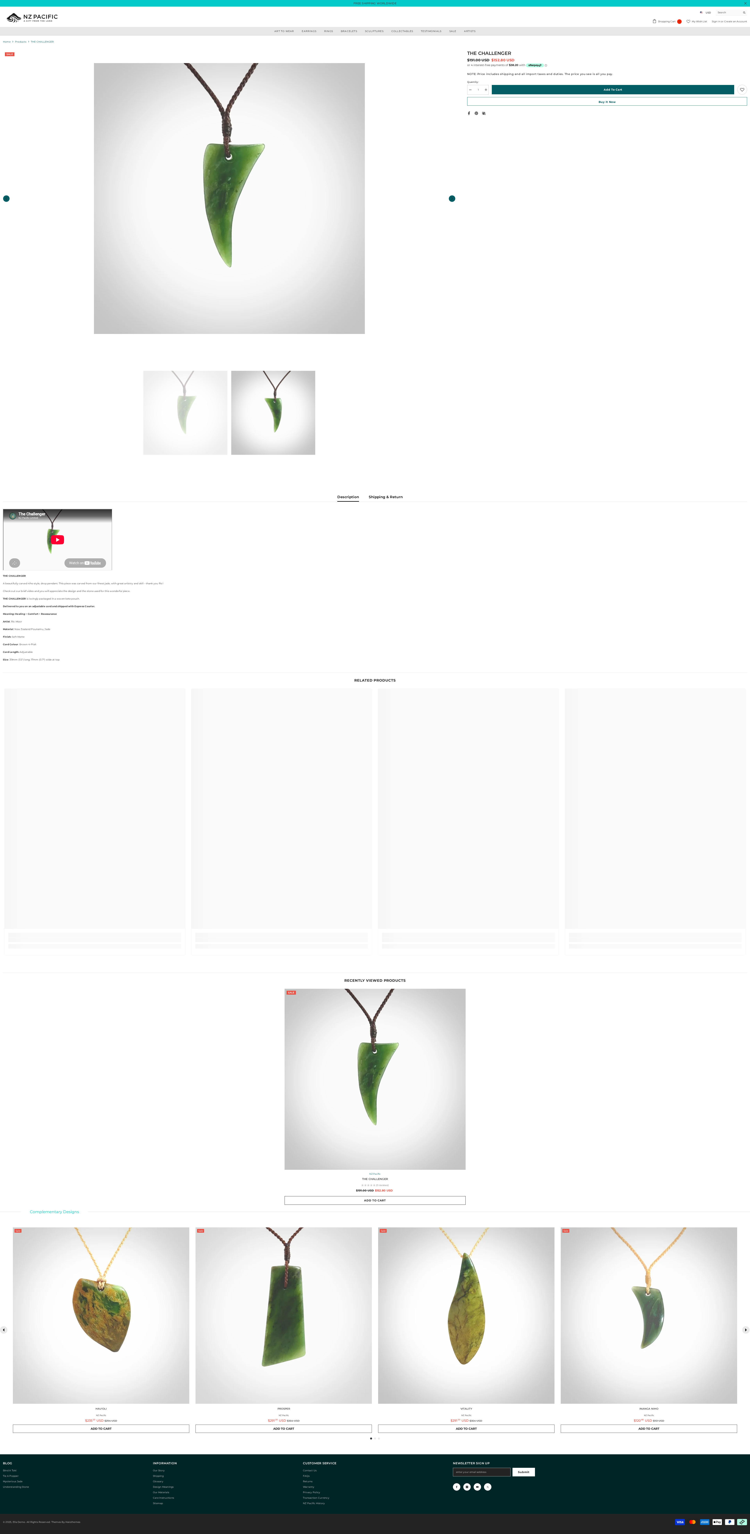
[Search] (731, 13)
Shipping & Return (386, 497)
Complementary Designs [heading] (54, 1211)
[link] (94, 940)
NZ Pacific (374, 1174)
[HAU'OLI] (101, 1315)
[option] (229, 198)
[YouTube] (477, 1487)
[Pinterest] (476, 113)
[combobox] (728, 12)
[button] (6, 198)
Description (348, 497)
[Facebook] (469, 113)
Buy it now (607, 102)
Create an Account (735, 21)
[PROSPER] (284, 1315)
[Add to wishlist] (742, 90)
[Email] (484, 113)
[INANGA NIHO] (649, 1315)
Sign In (716, 21)
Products (20, 41)
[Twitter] (487, 1487)
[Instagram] (467, 1487)
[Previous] (3, 1330)
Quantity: (473, 81)
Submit (523, 1472)
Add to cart (613, 89)
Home (7, 41)
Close (745, 3)
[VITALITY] (466, 1315)
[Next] (746, 1330)
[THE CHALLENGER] (375, 1079)
